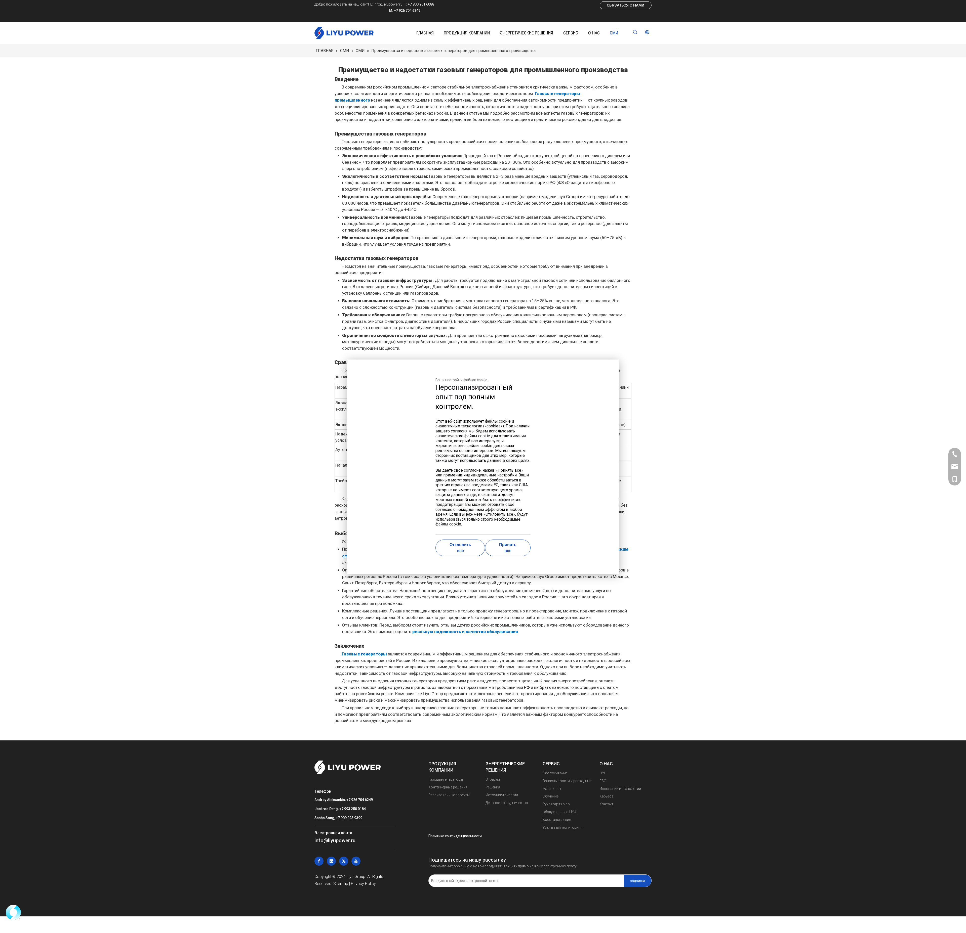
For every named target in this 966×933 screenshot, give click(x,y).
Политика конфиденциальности (455, 836)
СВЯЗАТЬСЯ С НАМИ (625, 5)
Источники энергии (502, 795)
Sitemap (340, 883)
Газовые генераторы (445, 779)
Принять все (507, 548)
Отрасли (493, 779)
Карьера (606, 796)
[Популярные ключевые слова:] (635, 32)
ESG (602, 781)
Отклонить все (460, 548)
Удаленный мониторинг (562, 827)
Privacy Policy (363, 883)
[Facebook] (319, 861)
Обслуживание (555, 773)
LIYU (602, 773)
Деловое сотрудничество (507, 803)
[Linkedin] (331, 861)
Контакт (606, 804)
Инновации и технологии (620, 789)
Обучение (550, 796)
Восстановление (557, 820)
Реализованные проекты (449, 795)
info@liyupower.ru (388, 4)
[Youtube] (355, 861)
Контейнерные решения (447, 787)
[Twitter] (343, 861)
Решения (493, 787)
